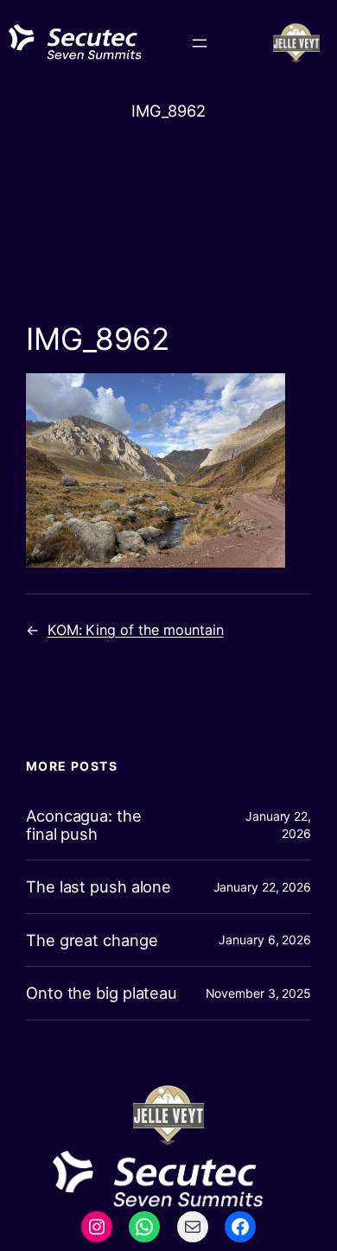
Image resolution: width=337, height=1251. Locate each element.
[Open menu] (199, 43)
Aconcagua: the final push (84, 824)
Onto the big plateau (101, 992)
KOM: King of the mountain (136, 629)
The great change (91, 940)
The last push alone (98, 886)
